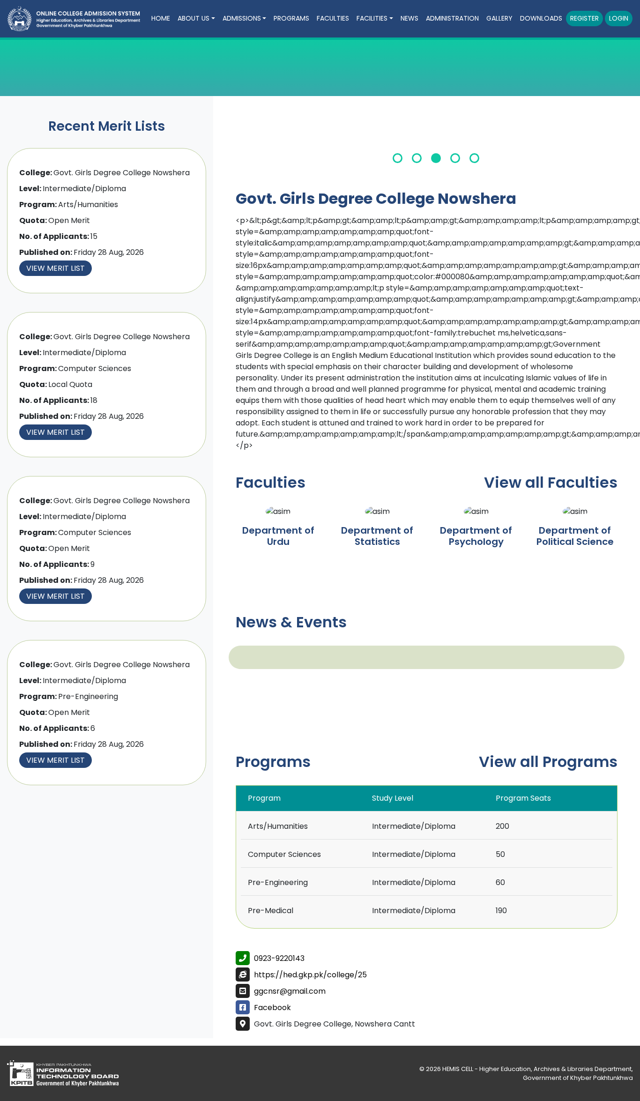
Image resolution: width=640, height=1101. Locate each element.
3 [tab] (436, 158)
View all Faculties (551, 482)
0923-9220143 (279, 958)
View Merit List (55, 268)
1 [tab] (397, 158)
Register (584, 18)
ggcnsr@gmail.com (290, 991)
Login (618, 18)
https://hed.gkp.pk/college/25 (310, 974)
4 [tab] (455, 158)
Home (160, 18)
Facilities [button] (372, 18)
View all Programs (548, 761)
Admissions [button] (242, 18)
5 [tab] (474, 158)
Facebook (272, 1007)
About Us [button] (193, 18)
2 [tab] (417, 158)
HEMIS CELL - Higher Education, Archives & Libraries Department (537, 1069)
